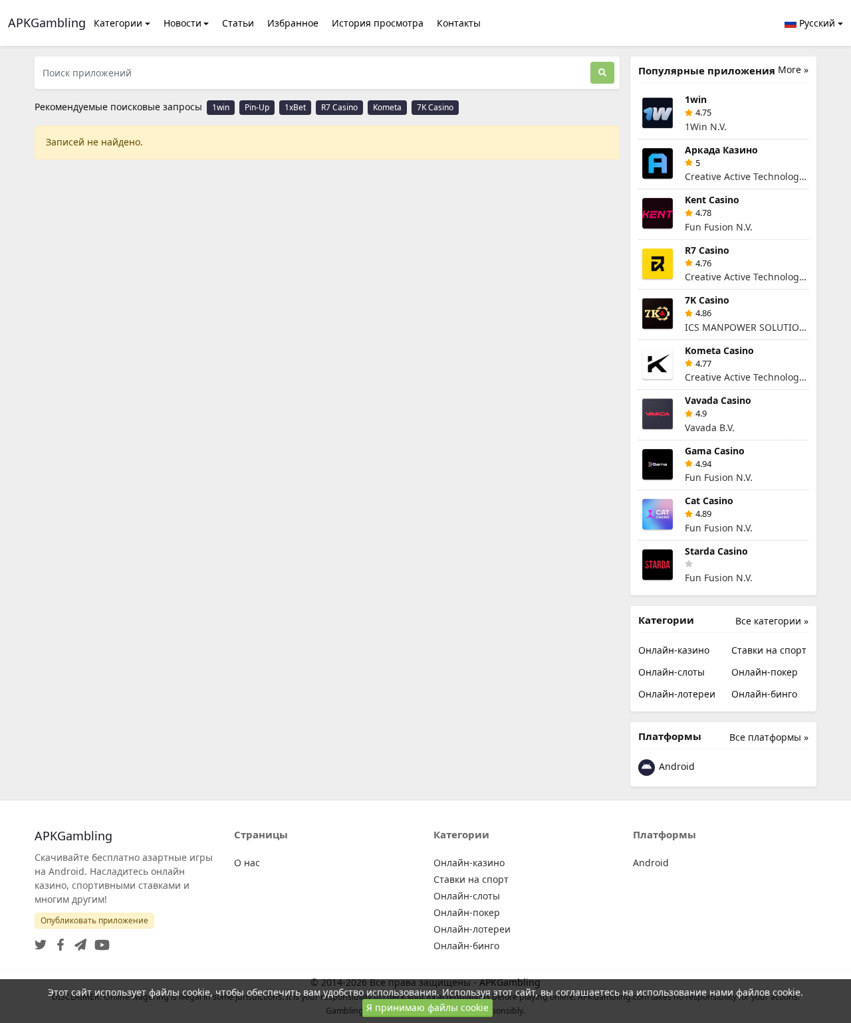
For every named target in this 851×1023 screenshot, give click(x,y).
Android (675, 766)
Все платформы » (768, 737)
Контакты (459, 23)
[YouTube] (99, 941)
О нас (247, 862)
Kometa (387, 107)
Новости (182, 23)
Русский (815, 23)
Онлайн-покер (764, 672)
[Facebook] (57, 941)
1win (220, 107)
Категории (118, 23)
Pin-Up (257, 107)
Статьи (238, 23)
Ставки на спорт (768, 650)
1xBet (295, 107)
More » (793, 69)
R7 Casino (339, 107)
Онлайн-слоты (671, 672)
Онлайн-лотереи (676, 694)
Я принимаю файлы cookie (427, 1007)
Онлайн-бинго (764, 694)
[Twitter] (41, 941)
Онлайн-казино (673, 650)
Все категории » (771, 620)
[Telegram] (77, 941)
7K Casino (435, 107)
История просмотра (378, 23)
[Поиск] (602, 73)
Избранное (292, 23)
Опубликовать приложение (94, 920)
